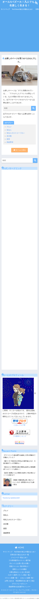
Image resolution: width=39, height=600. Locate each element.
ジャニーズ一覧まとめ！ (19, 557)
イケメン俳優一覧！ (12, 578)
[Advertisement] (19, 32)
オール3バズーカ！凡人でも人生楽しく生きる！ (19, 3)
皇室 (8, 139)
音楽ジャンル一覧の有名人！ (19, 566)
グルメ (9, 127)
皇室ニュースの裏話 (19, 569)
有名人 (9, 130)
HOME (20, 547)
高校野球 (10, 142)
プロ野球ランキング (19, 436)
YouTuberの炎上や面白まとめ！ (22, 9)
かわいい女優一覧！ (27, 578)
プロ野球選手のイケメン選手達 (19, 560)
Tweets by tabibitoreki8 (11, 498)
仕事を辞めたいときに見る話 (19, 572)
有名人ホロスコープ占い (16, 133)
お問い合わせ (9, 581)
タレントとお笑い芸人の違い (19, 563)
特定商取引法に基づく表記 (25, 581)
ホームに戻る (20, 150)
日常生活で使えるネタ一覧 (19, 555)
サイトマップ (5, 9)
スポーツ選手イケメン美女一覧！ (19, 575)
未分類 (9, 136)
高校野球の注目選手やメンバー (19, 587)
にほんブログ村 (19, 425)
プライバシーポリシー (19, 584)
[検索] (33, 108)
